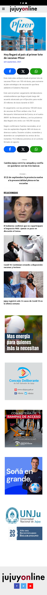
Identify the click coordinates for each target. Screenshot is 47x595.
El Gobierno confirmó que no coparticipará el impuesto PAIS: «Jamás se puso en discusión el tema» (23, 228)
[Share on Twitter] (23, 71)
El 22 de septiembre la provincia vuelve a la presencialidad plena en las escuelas (23, 180)
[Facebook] (17, 586)
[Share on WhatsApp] (36, 71)
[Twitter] (23, 586)
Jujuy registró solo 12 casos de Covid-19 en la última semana (23, 302)
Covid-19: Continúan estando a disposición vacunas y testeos (23, 266)
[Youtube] (30, 586)
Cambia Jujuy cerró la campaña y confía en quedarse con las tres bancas (23, 164)
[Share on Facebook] (10, 71)
